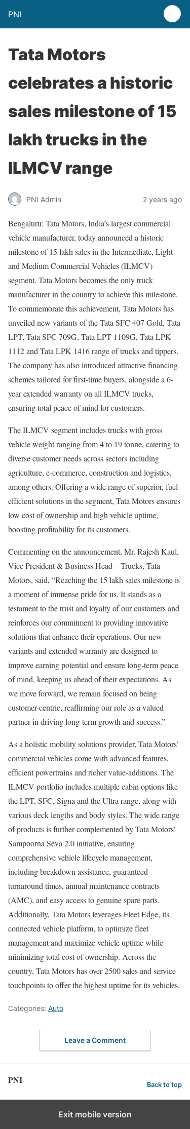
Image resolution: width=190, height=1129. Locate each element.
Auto (55, 1008)
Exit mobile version (95, 1114)
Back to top (164, 1084)
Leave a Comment (95, 1040)
